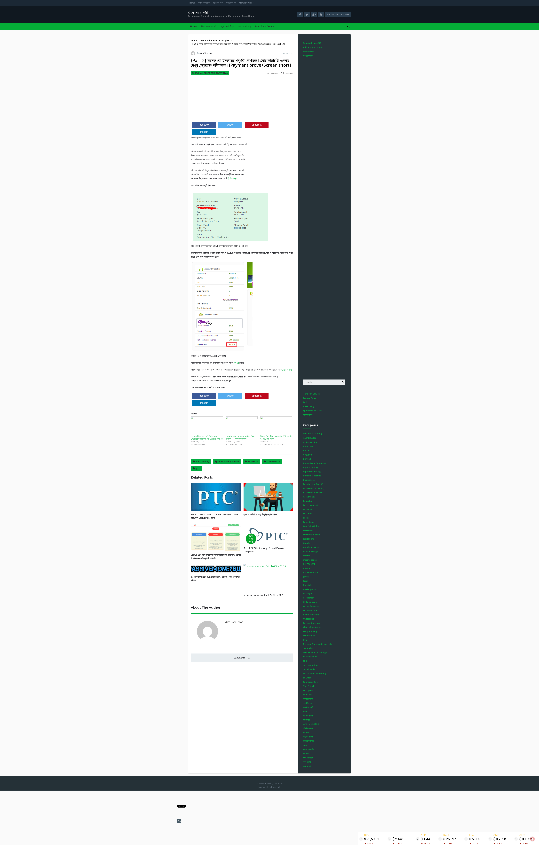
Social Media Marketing (314, 673)
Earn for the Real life (313, 484)
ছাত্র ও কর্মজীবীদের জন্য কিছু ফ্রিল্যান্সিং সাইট (260, 514)
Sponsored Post (310, 682)
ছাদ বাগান (306, 719)
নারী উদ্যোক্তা (308, 728)
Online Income (310, 610)
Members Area (245, 3)
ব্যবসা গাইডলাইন (308, 749)
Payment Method (311, 623)
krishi (306, 581)
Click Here (286, 369)
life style (307, 585)
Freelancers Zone (311, 534)
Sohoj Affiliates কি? (312, 43)
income (306, 555)
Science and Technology (315, 652)
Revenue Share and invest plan (211, 73)
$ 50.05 (474, 839)
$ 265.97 (449, 839)
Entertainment (310, 505)
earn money (202, 461)
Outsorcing (308, 618)
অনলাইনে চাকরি (308, 707)
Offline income (310, 602)
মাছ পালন (306, 753)
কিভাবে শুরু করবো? (204, 3)
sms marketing (310, 665)
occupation (308, 597)
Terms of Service (311, 393)
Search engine (310, 656)
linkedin (204, 131)
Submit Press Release (338, 14)
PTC (305, 639)
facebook (204, 124)
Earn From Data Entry (314, 488)
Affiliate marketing (312, 47)
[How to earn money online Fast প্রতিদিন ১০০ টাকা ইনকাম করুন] (242, 425)
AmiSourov (206, 53)
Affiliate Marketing (312, 433)
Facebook (307, 509)
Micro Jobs (308, 593)
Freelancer (308, 530)
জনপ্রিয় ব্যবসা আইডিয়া (311, 724)
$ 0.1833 (525, 839)
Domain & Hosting (312, 475)
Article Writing (310, 442)
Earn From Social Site (313, 492)
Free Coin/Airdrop (311, 526)
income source (310, 560)
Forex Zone (308, 522)
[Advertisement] (242, 100)
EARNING (253, 461)
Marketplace (309, 589)
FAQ (305, 402)
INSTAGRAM (309, 564)
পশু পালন (306, 732)
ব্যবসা (305, 745)
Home (192, 3)
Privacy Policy (309, 398)
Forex (306, 517)
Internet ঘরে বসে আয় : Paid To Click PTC (263, 595)
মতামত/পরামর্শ (307, 414)
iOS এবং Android (310, 572)
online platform (311, 614)
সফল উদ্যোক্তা (308, 757)
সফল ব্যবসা (307, 766)
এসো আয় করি (198, 13)
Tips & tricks (309, 686)
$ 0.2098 (499, 839)
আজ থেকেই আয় (231, 3)
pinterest (256, 124)
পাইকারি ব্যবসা (308, 736)
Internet (307, 568)
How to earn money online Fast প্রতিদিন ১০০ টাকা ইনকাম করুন (240, 437)
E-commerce (309, 480)
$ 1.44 (425, 839)
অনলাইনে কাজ (307, 703)
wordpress (308, 690)
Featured (307, 513)
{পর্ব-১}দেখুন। (233, 178)
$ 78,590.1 (371, 839)
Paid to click (273, 461)
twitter (230, 124)
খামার (305, 711)
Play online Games (312, 627)
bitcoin (306, 450)
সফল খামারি (307, 762)
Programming (310, 631)
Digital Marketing (312, 471)
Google (306, 543)
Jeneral (306, 576)
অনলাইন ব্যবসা (308, 698)
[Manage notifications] (532, 839)
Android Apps (309, 437)
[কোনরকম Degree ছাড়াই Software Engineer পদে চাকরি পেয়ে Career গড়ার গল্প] (207, 425)
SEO (305, 661)
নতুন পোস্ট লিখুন (218, 3)
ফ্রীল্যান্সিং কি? (308, 55)
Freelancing (308, 538)
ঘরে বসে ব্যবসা (308, 715)
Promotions (309, 635)
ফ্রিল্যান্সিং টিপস (308, 740)
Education (308, 501)
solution (307, 677)
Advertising (308, 406)
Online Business (310, 606)
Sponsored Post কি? (312, 410)
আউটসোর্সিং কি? (308, 51)
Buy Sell (307, 459)
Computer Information (314, 463)
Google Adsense (311, 547)
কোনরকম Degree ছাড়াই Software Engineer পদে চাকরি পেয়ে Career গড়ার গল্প (206, 437)
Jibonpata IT (275, 787)
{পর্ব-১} (236, 362)
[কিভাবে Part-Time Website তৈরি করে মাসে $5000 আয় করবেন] (276, 425)
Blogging (307, 454)
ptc (198, 468)
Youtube (307, 694)
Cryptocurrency (310, 467)
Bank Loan (308, 446)
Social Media (309, 669)
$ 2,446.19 (399, 839)
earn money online (228, 461)
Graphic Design (310, 551)
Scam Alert (308, 648)
